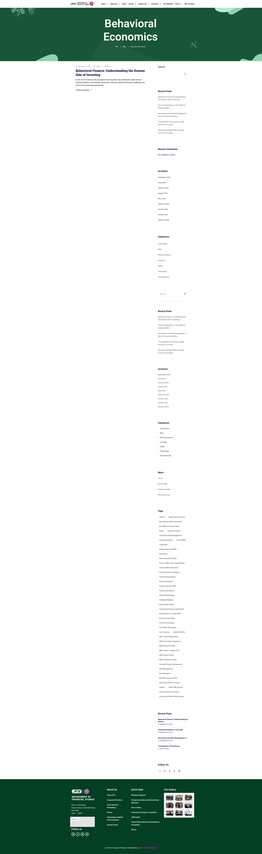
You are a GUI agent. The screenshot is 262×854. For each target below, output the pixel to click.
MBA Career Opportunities (168, 637)
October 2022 (163, 209)
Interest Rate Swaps (166, 604)
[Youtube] (73, 834)
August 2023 (163, 193)
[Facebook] (87, 834)
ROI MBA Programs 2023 (168, 678)
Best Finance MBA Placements (170, 522)
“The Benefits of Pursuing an (169, 746)
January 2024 (163, 188)
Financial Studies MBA (167, 586)
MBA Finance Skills (166, 655)
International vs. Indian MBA (170, 614)
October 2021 (163, 214)
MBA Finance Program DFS (169, 650)
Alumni (177, 4)
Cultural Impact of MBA (168, 549)
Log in (160, 478)
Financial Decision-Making (169, 572)
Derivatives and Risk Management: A (172, 738)
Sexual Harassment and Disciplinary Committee (145, 823)
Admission (113, 4)
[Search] (186, 292)
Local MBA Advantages (167, 627)
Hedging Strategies (166, 600)
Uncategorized (163, 277)
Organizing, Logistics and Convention (115, 818)
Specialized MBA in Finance (169, 683)
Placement (155, 4)
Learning (161, 260)
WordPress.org (163, 495)
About (104, 4)
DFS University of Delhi (168, 558)
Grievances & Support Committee (144, 812)
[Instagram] (78, 834)
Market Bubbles (179, 632)
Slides (160, 266)
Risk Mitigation (165, 673)
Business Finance (174, 531)
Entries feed (162, 484)
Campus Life (142, 4)
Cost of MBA (181, 540)
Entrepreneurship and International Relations (145, 801)
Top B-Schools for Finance (169, 692)
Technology (162, 271)
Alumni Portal (112, 825)
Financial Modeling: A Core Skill (170, 730)
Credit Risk (163, 545)
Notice (124, 4)
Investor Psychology (166, 623)
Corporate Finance (166, 540)
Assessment (162, 243)
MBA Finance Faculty (167, 646)
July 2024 (161, 182)
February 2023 (163, 204)
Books (161, 531)
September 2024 (164, 177)
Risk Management (166, 669)
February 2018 (163, 220)
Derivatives (163, 554)
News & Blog (136, 807)
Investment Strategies (167, 618)
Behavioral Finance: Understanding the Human (173, 720)
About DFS (111, 795)
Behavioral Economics (177, 517)
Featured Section (164, 255)
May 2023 (162, 198)
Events (109, 812)
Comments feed (164, 489)
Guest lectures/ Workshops (113, 806)
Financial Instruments (167, 577)
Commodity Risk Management (170, 535)
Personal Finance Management (170, 664)
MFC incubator (189, 4)
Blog (108, 66)
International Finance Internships (171, 609)
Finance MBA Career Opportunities (172, 563)
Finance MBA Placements (168, 568)
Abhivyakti (135, 817)
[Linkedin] (82, 834)
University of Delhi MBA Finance (171, 696)
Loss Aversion (164, 632)
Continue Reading (82, 90)
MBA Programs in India (168, 660)
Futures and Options (166, 591)
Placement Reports (138, 795)
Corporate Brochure (114, 800)
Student (162, 687)
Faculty (131, 4)
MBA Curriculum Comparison (170, 641)
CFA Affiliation (168, 4)
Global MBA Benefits (166, 595)
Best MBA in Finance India (169, 526)
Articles (162, 517)
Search (161, 66)
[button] (169, 797)
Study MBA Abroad (176, 687)
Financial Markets (166, 581)
